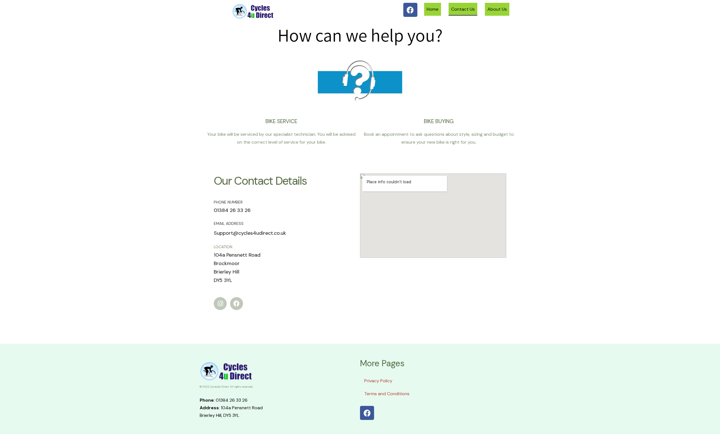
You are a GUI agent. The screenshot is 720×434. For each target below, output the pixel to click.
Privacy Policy (378, 381)
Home (432, 9)
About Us (497, 9)
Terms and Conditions (387, 394)
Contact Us (463, 9)
